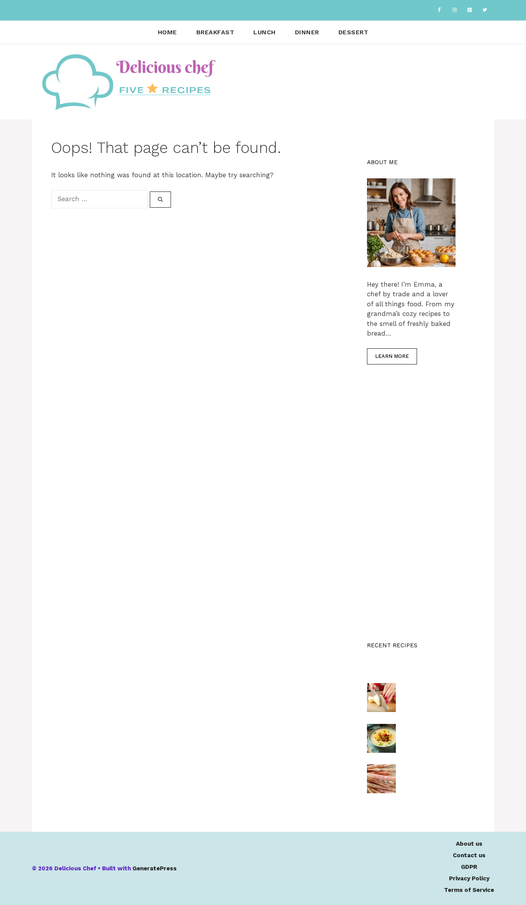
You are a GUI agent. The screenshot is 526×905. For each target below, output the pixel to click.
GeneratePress (154, 868)
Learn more (392, 356)
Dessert (353, 32)
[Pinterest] (470, 10)
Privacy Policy (469, 878)
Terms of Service (469, 890)
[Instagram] (454, 10)
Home (167, 32)
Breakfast (215, 32)
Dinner (307, 32)
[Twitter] (485, 10)
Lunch (264, 32)
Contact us (469, 855)
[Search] (160, 199)
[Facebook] (439, 10)
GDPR (469, 866)
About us (469, 843)
